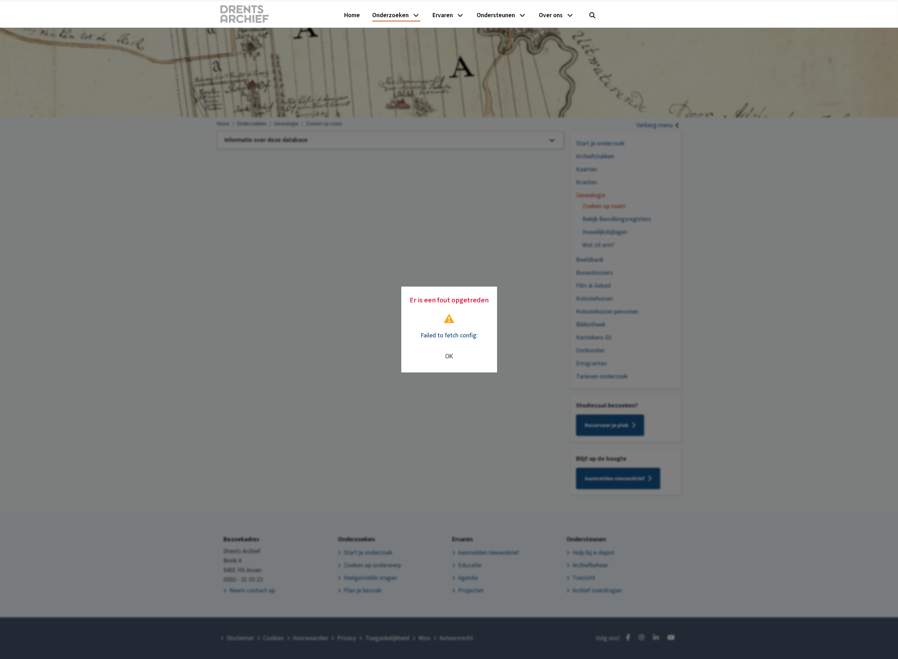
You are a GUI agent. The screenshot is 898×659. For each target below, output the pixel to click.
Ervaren (443, 15)
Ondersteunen (496, 15)
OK (449, 356)
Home (352, 15)
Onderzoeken (390, 15)
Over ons (551, 15)
